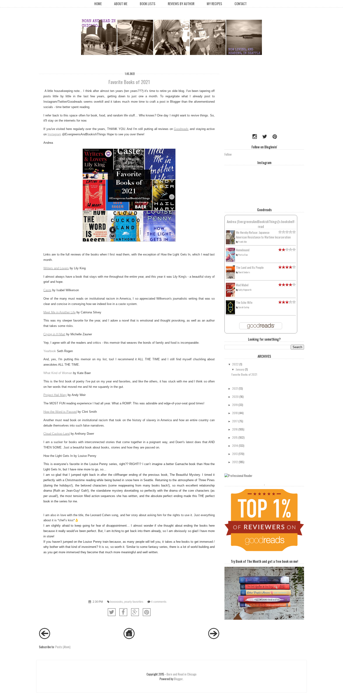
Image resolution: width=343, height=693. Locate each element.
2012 (235, 462)
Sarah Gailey (243, 307)
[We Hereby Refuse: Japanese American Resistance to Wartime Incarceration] (230, 243)
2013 (235, 454)
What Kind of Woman (57, 373)
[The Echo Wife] (230, 313)
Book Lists (147, 3)
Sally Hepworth (244, 289)
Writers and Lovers (56, 268)
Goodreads (181, 129)
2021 (235, 388)
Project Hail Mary (55, 395)
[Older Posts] (213, 637)
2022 (235, 364)
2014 (235, 446)
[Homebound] (230, 260)
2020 (235, 397)
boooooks (116, 601)
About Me (120, 3)
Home (98, 3)
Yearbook (49, 351)
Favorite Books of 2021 (129, 81)
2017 (235, 421)
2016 (235, 429)
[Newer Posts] (44, 637)
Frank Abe (242, 241)
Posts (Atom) (62, 646)
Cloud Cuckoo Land (56, 433)
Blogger (178, 678)
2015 (235, 437)
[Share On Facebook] (123, 612)
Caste (47, 290)
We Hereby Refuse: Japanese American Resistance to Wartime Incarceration (263, 234)
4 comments (158, 601)
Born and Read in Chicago (181, 674)
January (240, 369)
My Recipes (214, 3)
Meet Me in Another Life (59, 312)
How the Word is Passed (60, 411)
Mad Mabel (242, 285)
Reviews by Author (181, 3)
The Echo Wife (244, 302)
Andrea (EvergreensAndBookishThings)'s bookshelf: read (261, 224)
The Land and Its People (250, 267)
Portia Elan (243, 254)
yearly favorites (133, 601)
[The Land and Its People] (230, 277)
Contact (240, 3)
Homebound (242, 250)
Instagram (54, 134)
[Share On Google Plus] (135, 612)
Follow (228, 154)
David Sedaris (244, 272)
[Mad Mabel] (230, 295)
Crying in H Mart (54, 334)
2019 (235, 405)
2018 (235, 413)
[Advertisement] (253, 99)
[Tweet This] (111, 612)
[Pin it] (146, 612)
